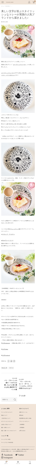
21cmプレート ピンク (7, 240)
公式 (6, 343)
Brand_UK (4, 368)
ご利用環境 (21, 424)
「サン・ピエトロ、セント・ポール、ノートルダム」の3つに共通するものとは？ (25, 385)
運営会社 (21, 415)
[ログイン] (29, 2)
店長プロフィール (23, 412)
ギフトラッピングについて (7, 421)
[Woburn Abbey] (9, 2)
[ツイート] (11, 361)
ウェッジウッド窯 (15, 229)
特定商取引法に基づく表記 (25, 418)
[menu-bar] (3, 2)
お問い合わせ (22, 430)
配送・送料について (5, 427)
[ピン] (14, 361)
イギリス (11, 368)
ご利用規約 (21, 427)
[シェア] (8, 361)
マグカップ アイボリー (8, 234)
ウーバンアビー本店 (5, 439)
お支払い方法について (6, 424)
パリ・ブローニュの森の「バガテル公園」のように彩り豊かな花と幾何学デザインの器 (10, 385)
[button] (15, 399)
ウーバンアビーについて (6, 412)
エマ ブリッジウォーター (19, 64)
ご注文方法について (5, 418)
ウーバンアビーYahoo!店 (7, 442)
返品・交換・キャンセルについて (8, 430)
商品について (4, 415)
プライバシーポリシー (24, 421)
